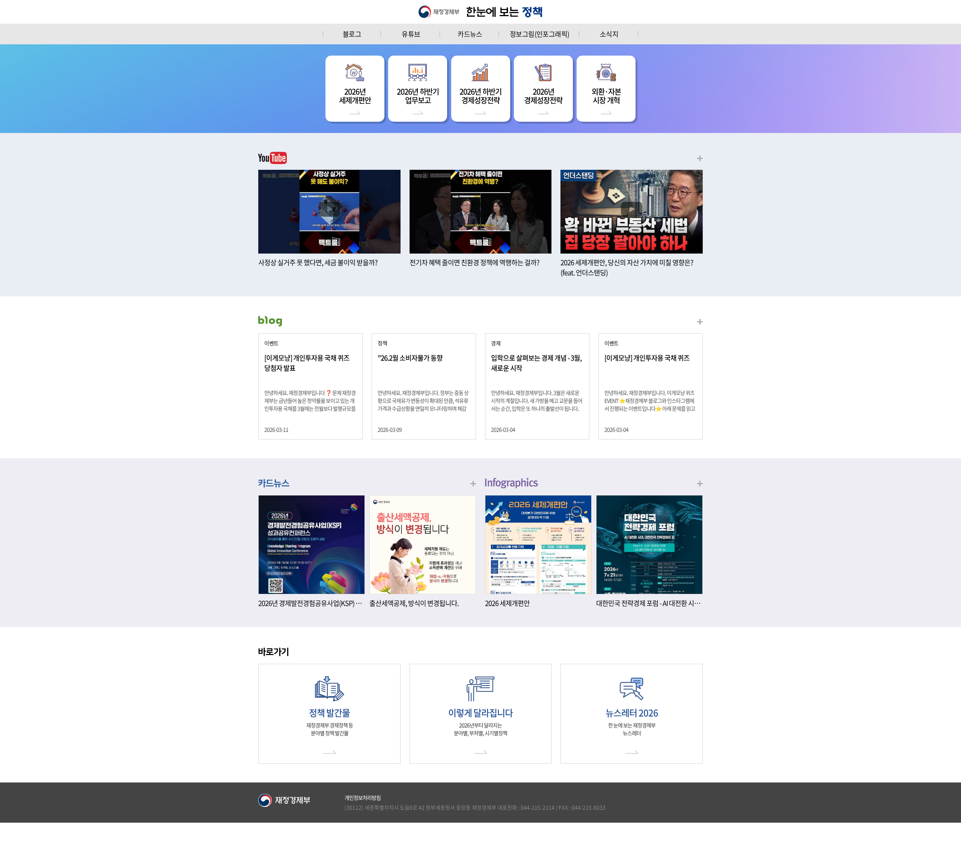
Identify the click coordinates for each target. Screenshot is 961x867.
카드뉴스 (470, 34)
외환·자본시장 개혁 (606, 96)
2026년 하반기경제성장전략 (480, 96)
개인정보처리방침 (363, 797)
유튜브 (411, 34)
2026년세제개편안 (355, 96)
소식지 (609, 34)
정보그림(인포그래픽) (539, 34)
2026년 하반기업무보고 (418, 96)
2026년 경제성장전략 (543, 96)
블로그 (352, 34)
